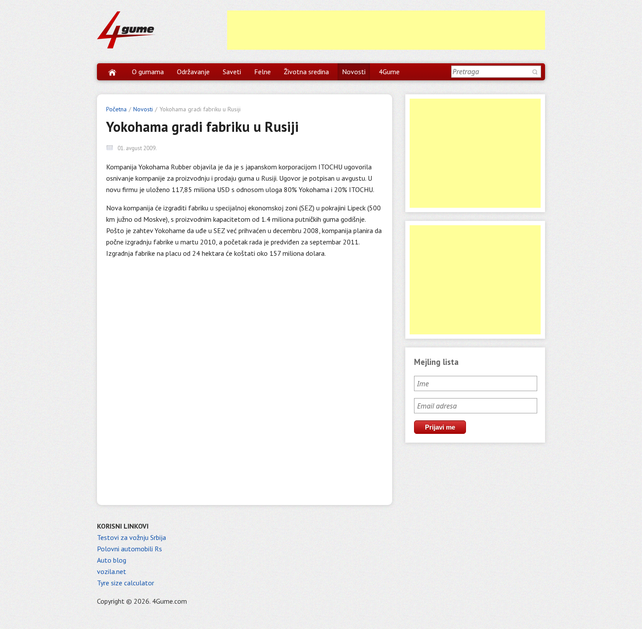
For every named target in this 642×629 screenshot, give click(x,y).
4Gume (389, 71)
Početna (116, 109)
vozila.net (111, 571)
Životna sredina (306, 71)
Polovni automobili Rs (129, 548)
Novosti (354, 71)
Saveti (232, 71)
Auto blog (111, 560)
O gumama (148, 71)
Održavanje (193, 71)
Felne (262, 71)
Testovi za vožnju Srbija (131, 537)
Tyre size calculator (125, 582)
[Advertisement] (386, 30)
